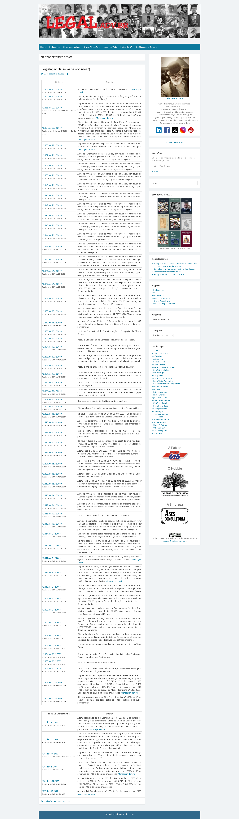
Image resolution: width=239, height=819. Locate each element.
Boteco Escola (159, 362)
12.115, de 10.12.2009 (52, 523)
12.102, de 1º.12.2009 (51, 668)
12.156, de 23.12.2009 (52, 96)
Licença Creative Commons (174, 541)
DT (154, 292)
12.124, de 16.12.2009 (52, 432)
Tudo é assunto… (160, 422)
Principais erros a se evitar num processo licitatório (175, 263)
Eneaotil (156, 389)
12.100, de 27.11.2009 (52, 698)
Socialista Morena (160, 414)
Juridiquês (48, 801)
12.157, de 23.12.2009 (52, 89)
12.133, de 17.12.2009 (52, 356)
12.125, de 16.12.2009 (52, 422)
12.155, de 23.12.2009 (52, 107)
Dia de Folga (158, 372)
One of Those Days (92, 47)
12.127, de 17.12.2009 (52, 406)
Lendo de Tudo (110, 47)
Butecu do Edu (159, 364)
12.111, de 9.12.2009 (51, 572)
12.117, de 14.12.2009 (52, 505)
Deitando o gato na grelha (164, 367)
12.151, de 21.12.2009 (52, 165)
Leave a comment (63, 801)
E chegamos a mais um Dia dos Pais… (170, 274)
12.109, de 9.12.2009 (51, 598)
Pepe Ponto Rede (160, 406)
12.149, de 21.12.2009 (52, 185)
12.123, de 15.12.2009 (52, 442)
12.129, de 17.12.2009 (52, 391)
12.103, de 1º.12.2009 (51, 661)
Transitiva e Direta (161, 419)
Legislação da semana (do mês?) (65, 69)
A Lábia (156, 350)
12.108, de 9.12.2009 (51, 609)
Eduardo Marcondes (162, 386)
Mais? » (155, 171)
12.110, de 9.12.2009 (51, 586)
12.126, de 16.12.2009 (52, 413)
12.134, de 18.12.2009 (52, 346)
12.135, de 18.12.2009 (52, 338)
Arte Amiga (158, 359)
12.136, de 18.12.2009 (52, 331)
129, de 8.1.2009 (49, 766)
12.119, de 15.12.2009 (52, 483)
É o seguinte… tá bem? (163, 378)
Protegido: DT (126, 47)
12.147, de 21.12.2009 (52, 205)
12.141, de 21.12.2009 (52, 271)
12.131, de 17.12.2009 (52, 374)
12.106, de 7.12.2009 (51, 635)
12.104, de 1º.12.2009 (51, 654)
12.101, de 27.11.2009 (52, 682)
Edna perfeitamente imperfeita (166, 383)
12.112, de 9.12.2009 (51, 558)
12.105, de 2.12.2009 (51, 645)
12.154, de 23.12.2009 (52, 128)
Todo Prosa (158, 417)
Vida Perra (157, 433)
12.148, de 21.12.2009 (52, 195)
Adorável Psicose (160, 353)
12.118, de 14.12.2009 (52, 495)
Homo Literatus (160, 395)
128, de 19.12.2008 (50, 781)
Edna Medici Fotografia (163, 381)
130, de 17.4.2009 (50, 753)
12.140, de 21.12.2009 (52, 284)
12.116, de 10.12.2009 (52, 513)
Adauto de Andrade (175, 98)
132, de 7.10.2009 (50, 722)
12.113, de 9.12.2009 (51, 545)
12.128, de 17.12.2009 (52, 399)
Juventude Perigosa (161, 400)
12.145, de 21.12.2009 (52, 225)
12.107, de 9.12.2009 (51, 622)
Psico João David (160, 408)
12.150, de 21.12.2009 (52, 175)
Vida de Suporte (160, 430)
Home (43, 47)
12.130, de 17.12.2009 (52, 382)
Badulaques (54, 47)
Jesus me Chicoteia (161, 397)
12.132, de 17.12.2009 (52, 365)
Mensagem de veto (104, 118)
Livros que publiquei (71, 47)
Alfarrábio (157, 356)
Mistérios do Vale (160, 403)
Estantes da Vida (160, 392)
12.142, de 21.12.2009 (52, 259)
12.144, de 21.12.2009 (52, 235)
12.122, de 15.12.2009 (52, 452)
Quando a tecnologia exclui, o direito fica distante (174, 269)
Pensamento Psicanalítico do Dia (167, 266)
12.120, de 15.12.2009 (52, 473)
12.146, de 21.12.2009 (52, 215)
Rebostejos (158, 411)
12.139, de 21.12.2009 (52, 298)
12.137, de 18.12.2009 (52, 322)
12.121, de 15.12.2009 (52, 463)
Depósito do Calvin (161, 370)
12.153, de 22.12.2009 (52, 145)
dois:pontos (158, 375)
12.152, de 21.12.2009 (52, 155)
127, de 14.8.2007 (50, 791)
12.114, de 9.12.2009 (51, 533)
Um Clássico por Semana (146, 47)
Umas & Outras (160, 425)
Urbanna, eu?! (159, 428)
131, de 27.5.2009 (50, 739)
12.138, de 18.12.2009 (52, 311)
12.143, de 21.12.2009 (52, 246)
